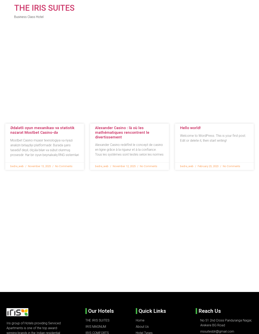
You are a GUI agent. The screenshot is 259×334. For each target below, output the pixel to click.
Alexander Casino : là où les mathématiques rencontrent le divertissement (122, 132)
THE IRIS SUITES (44, 8)
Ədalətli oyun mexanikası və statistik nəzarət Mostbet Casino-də (42, 130)
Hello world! (190, 127)
